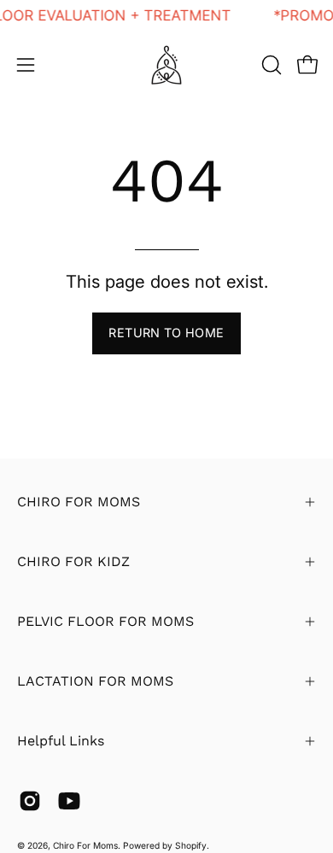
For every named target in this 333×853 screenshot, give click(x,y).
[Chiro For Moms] (166, 65)
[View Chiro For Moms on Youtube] (69, 801)
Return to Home (166, 332)
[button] (270, 65)
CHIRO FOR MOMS (78, 502)
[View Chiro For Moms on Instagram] (30, 801)
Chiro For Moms (85, 845)
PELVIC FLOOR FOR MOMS (105, 621)
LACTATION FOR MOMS (95, 681)
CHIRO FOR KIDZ (73, 561)
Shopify (191, 845)
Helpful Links (60, 741)
